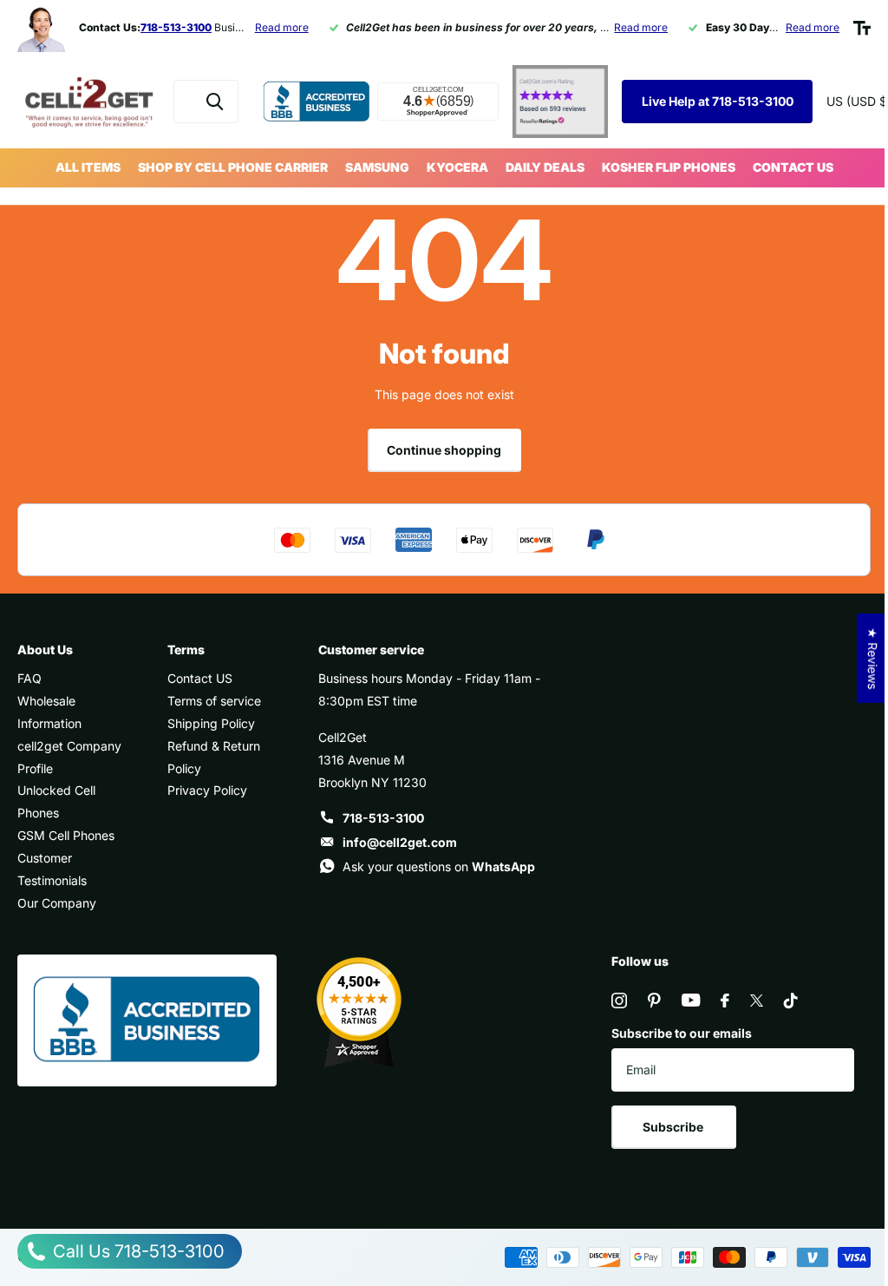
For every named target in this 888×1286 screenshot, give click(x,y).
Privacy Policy (207, 790)
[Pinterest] (654, 1000)
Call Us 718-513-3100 (137, 1251)
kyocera (457, 167)
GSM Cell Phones (65, 835)
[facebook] (725, 1000)
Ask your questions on (439, 866)
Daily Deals (545, 167)
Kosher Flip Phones (668, 167)
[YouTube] (691, 1000)
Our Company (56, 903)
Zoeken (214, 101)
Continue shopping (444, 450)
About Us (45, 649)
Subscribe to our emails (681, 1033)
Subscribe (674, 1126)
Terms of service (214, 700)
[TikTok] (791, 1000)
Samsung (377, 167)
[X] (756, 1000)
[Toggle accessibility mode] (862, 27)
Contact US (793, 167)
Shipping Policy (211, 723)
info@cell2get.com (400, 842)
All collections (88, 167)
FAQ (29, 678)
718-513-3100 (383, 817)
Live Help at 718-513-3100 (717, 101)
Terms (186, 649)
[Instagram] (619, 1000)
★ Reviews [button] (872, 658)
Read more (282, 27)
